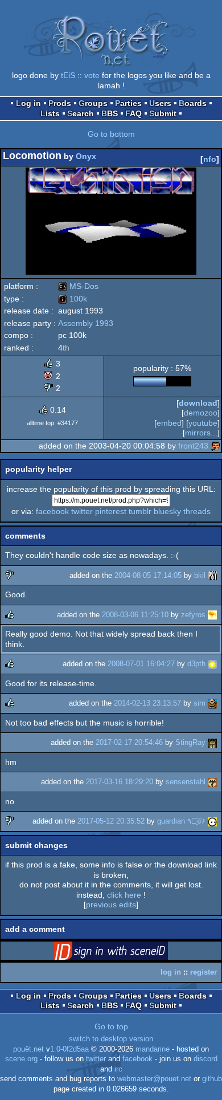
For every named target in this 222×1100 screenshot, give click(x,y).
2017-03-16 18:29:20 (119, 781)
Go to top (111, 1026)
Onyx (86, 156)
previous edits (111, 904)
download (198, 403)
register (203, 972)
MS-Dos (78, 286)
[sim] (212, 703)
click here (124, 894)
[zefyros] (212, 614)
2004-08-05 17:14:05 (148, 575)
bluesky (167, 511)
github (212, 1079)
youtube (202, 422)
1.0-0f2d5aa (69, 1049)
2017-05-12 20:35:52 (111, 821)
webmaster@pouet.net (154, 1079)
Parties (128, 103)
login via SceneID (128, 953)
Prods (59, 103)
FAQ (133, 113)
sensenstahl (185, 781)
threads (197, 511)
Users (160, 103)
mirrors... (201, 432)
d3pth (196, 663)
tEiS (68, 75)
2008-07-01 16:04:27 (141, 663)
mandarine (152, 1049)
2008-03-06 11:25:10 (135, 614)
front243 (193, 445)
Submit (162, 113)
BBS (109, 113)
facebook (52, 511)
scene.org (21, 1059)
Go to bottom (111, 133)
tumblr (140, 511)
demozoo (200, 412)
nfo (209, 159)
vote (92, 75)
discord (205, 1059)
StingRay (190, 742)
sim (199, 703)
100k (72, 298)
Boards (193, 103)
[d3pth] (212, 663)
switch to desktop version (111, 1039)
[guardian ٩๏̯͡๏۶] (212, 821)
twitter (82, 511)
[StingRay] (212, 742)
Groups (93, 103)
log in (171, 972)
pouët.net (28, 1049)
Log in (28, 103)
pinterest (110, 511)
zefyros (193, 614)
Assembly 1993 (85, 323)
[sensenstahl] (212, 781)
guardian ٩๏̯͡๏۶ (181, 821)
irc (118, 1069)
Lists (50, 113)
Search (80, 113)
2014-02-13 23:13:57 (147, 703)
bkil (199, 575)
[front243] (215, 445)
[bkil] (212, 575)
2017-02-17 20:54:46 (129, 742)
